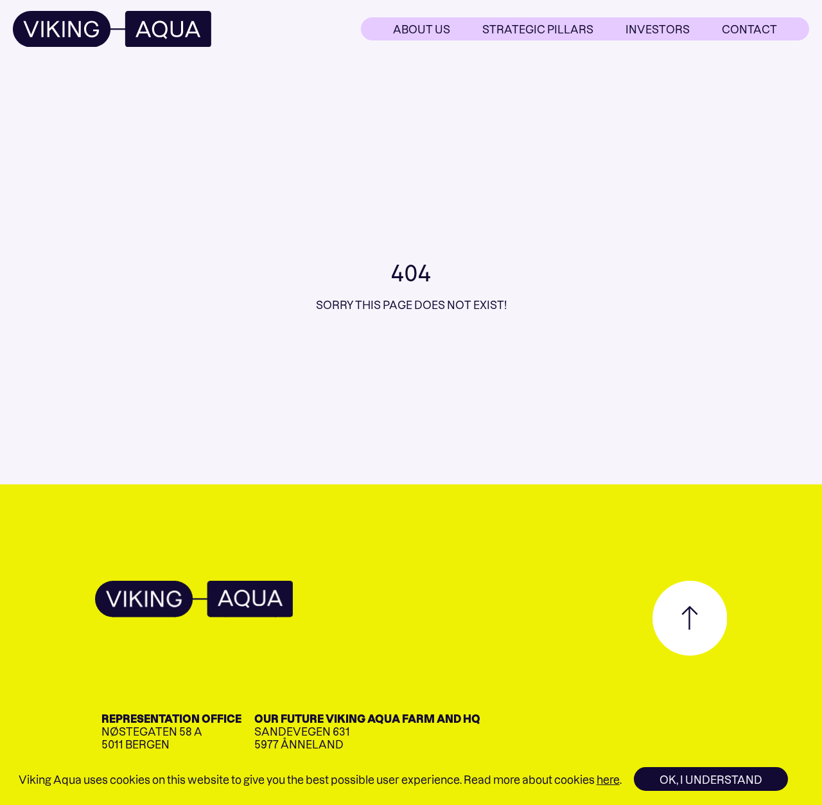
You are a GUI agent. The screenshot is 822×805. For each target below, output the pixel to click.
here (608, 779)
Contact (749, 28)
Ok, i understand (711, 779)
